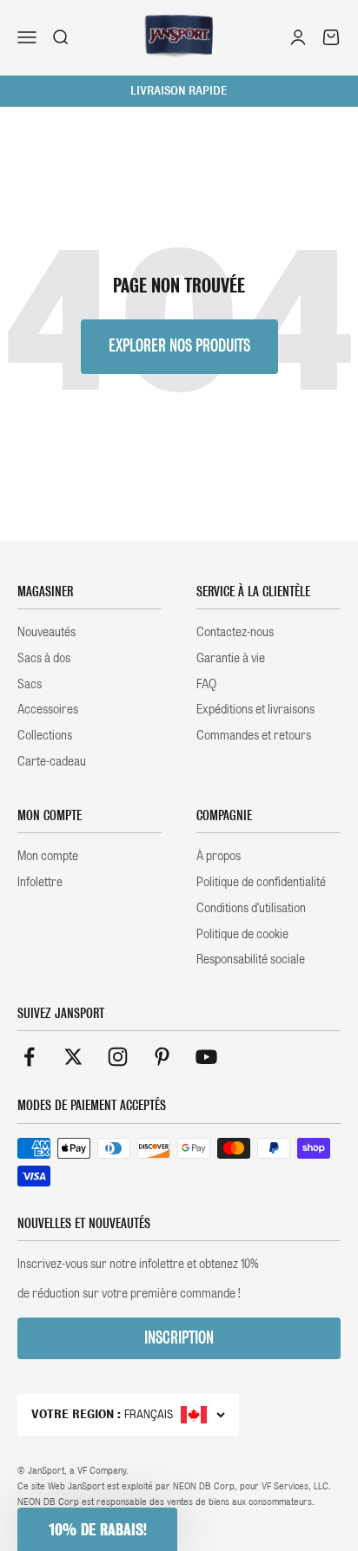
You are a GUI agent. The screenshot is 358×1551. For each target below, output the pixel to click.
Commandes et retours (253, 735)
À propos (218, 856)
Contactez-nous (235, 632)
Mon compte (47, 856)
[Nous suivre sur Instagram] (117, 1056)
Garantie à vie (230, 658)
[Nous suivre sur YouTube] (206, 1056)
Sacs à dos (43, 658)
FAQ (206, 684)
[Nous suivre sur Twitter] (73, 1056)
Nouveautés (46, 632)
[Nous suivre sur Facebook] (29, 1056)
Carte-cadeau (51, 761)
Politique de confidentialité (261, 882)
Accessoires (47, 709)
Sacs (29, 684)
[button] (97, 1529)
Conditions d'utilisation (251, 908)
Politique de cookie (242, 934)
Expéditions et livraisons (255, 709)
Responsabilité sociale (250, 959)
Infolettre (40, 882)
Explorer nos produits (179, 346)
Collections (44, 735)
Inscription (179, 1338)
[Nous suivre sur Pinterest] (162, 1056)
